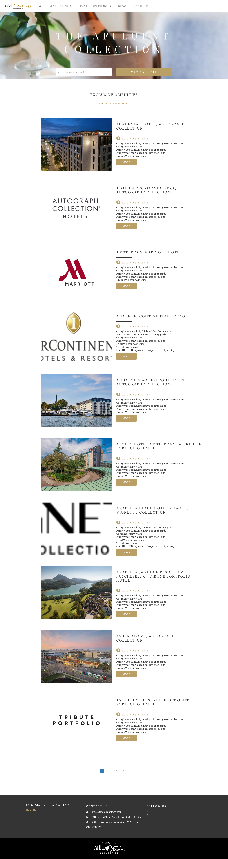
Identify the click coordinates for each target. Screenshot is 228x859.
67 (117, 770)
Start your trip (145, 72)
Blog (122, 6)
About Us (141, 6)
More (126, 162)
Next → (127, 770)
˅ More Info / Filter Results (114, 103)
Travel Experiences (94, 6)
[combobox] (84, 72)
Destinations (60, 6)
